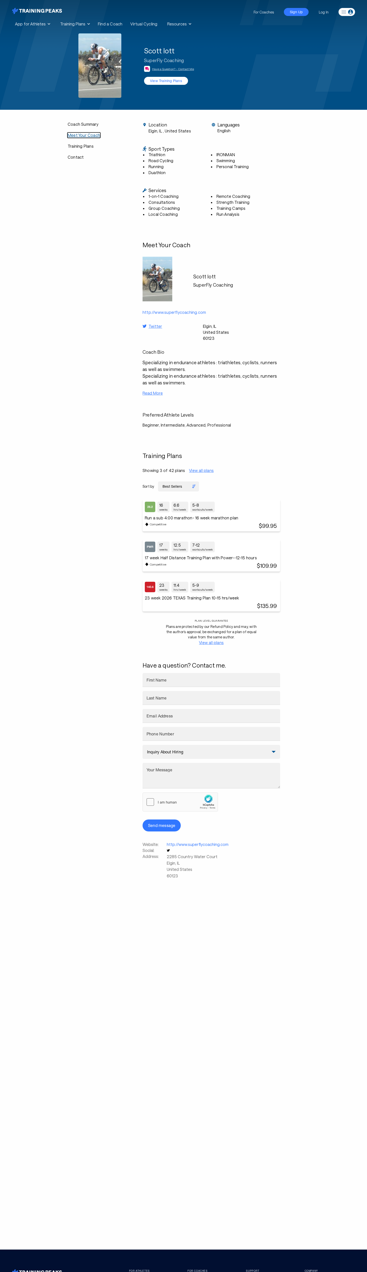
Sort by (148, 486)
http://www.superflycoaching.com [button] (174, 312)
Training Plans (81, 146)
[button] (169, 850)
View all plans (201, 470)
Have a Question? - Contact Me (173, 69)
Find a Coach (110, 23)
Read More (153, 393)
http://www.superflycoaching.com (197, 844)
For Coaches (264, 12)
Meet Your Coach (84, 135)
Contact (76, 157)
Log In (324, 12)
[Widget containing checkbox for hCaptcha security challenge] (180, 802)
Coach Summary (83, 124)
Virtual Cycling (143, 23)
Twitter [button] (155, 326)
